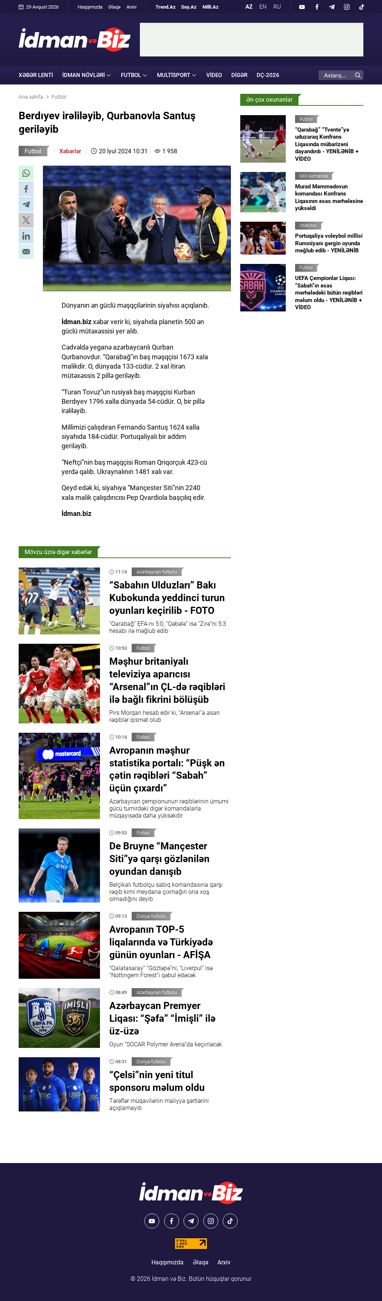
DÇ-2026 (268, 75)
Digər (239, 75)
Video (214, 75)
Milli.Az (211, 7)
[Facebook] (316, 6)
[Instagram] (346, 6)
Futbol (33, 151)
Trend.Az (166, 7)
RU (277, 6)
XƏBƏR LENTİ (36, 75)
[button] (26, 173)
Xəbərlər (70, 151)
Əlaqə (114, 7)
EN (263, 6)
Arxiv (131, 7)
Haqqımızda (90, 7)
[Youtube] (301, 6)
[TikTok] (361, 6)
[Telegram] (331, 6)
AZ (249, 6)
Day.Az (189, 7)
